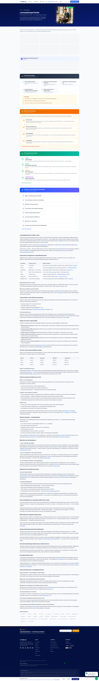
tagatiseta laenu (64, 274)
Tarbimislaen (41, 614)
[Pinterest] (30, 648)
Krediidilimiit (35, 616)
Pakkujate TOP (23, 621)
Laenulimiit (41, 616)
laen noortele (62, 435)
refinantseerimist (65, 410)
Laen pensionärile (56, 614)
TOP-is (51, 309)
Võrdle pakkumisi (74, 1)
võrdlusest (30, 19)
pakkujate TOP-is (47, 595)
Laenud (29, 1)
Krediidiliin (29, 616)
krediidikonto (67, 412)
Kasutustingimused (53, 643)
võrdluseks (54, 272)
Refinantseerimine (54, 616)
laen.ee (23, 1)
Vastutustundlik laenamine (54, 647)
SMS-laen (68, 614)
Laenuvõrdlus (35, 1)
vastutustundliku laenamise (25, 252)
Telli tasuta (77, 630)
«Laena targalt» (56, 465)
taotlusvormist (41, 345)
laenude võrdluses (62, 244)
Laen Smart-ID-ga (53, 618)
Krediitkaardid (37, 651)
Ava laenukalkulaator (27, 229)
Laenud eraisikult (63, 616)
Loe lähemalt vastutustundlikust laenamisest (31, 146)
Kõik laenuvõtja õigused (26, 182)
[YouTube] (23, 648)
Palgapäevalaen (75, 614)
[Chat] (96, 678)
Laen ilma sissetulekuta (62, 618)
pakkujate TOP (70, 269)
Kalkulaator (42, 1)
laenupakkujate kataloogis (38, 309)
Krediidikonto (23, 616)
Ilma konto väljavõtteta (43, 618)
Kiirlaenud (29, 614)
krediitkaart (74, 412)
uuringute (64, 317)
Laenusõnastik (31, 621)
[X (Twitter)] (25, 648)
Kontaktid (51, 651)
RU (68, 1)
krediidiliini (61, 559)
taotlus (75, 244)
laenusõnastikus (63, 250)
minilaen (75, 265)
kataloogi (67, 477)
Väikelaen (35, 614)
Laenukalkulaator (72, 618)
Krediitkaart (47, 616)
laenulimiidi (48, 589)
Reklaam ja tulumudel (53, 645)
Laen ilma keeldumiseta (32, 618)
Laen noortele (48, 614)
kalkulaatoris (74, 267)
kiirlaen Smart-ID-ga (63, 276)
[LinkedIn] (28, 648)
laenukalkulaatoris (43, 244)
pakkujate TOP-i (39, 19)
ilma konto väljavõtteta (65, 436)
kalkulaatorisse (29, 372)
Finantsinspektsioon (24, 475)
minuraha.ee (57, 477)
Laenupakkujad (51, 1)
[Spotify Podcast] (32, 648)
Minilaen (63, 614)
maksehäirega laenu (24, 449)
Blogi (56, 1)
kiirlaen (72, 564)
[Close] (97, 672)
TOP (46, 1)
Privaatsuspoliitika (57, 679)
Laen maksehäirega (72, 616)
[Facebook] (21, 648)
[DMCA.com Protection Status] (72, 647)
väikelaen (77, 564)
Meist (61, 1)
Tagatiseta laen (23, 618)
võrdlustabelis (60, 292)
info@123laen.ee (68, 643)
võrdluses (35, 373)
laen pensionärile (31, 436)
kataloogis (71, 278)
